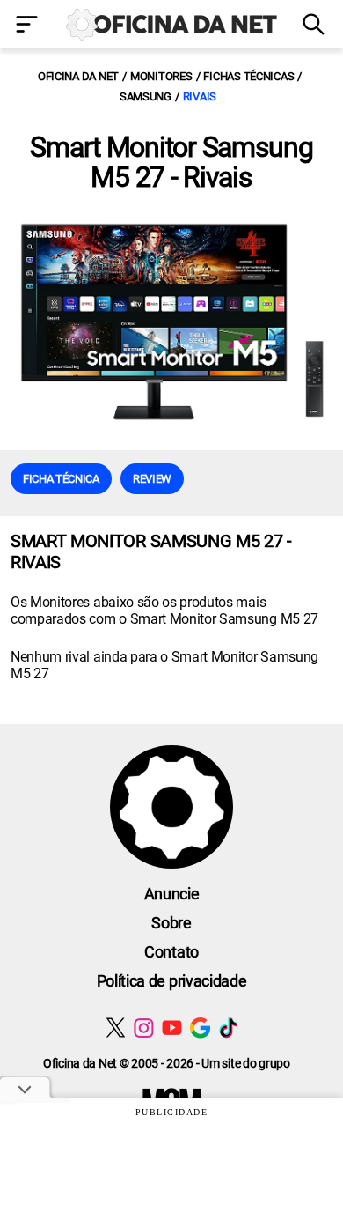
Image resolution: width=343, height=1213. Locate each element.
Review (152, 478)
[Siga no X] (116, 1028)
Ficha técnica (61, 478)
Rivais (199, 96)
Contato (171, 952)
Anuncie (172, 893)
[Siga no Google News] (200, 1028)
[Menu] (29, 26)
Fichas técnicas (248, 76)
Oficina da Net (78, 76)
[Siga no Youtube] (172, 1028)
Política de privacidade (172, 981)
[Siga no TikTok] (228, 1028)
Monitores (161, 76)
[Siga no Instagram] (144, 1028)
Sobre (171, 922)
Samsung (146, 96)
